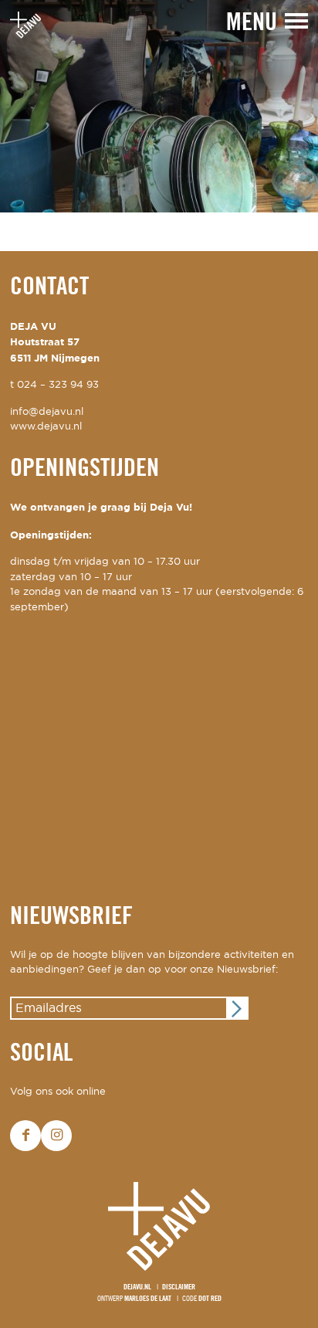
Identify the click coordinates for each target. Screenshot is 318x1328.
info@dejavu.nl (46, 412)
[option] (159, 106)
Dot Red (210, 1299)
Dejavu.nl (137, 1287)
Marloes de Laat (147, 1299)
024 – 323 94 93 (58, 385)
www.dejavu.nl (46, 427)
